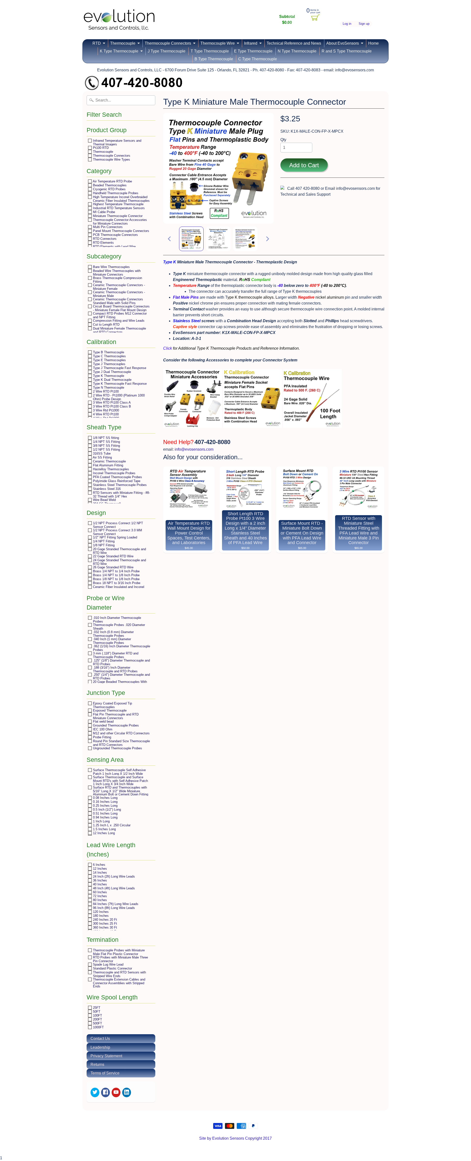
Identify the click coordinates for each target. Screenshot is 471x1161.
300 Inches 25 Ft (104, 923)
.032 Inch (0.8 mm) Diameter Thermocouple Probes (113, 633)
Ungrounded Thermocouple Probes (117, 748)
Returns (97, 1064)
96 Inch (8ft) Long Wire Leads (113, 908)
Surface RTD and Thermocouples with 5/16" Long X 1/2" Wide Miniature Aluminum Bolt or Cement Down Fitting (120, 791)
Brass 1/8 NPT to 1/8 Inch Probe (116, 579)
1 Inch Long (101, 821)
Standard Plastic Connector (112, 968)
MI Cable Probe (103, 212)
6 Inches (98, 865)
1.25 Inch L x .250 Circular (111, 825)
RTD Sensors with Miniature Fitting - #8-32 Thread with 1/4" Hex (121, 494)
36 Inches (99, 880)
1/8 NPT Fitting (103, 545)
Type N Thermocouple (108, 387)
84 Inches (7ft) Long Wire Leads (115, 904)
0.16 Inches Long (105, 802)
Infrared (250, 43)
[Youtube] (116, 1092)
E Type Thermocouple (253, 51)
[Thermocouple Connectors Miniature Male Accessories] (192, 425)
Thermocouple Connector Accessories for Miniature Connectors (119, 221)
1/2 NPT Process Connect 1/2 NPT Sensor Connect (117, 524)
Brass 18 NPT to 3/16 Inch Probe (116, 583)
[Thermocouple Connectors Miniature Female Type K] (252, 425)
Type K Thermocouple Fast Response (119, 383)
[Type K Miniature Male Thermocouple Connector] (191, 239)
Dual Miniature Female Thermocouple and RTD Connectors (119, 330)
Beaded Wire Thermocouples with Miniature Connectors (116, 272)
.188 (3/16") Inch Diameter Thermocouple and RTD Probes (115, 669)
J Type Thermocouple (166, 51)
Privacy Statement (106, 1056)
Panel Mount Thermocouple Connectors (120, 231)
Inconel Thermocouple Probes (113, 473)
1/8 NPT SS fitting (105, 438)
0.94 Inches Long (105, 817)
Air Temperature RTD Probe (112, 181)
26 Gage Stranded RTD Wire (112, 567)
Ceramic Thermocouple (109, 461)
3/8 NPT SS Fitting (106, 445)
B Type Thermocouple (214, 59)
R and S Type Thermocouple (347, 51)
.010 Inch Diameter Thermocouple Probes (116, 619)
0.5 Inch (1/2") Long (106, 809)
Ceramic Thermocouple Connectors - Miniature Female (118, 286)
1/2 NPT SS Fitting (106, 449)
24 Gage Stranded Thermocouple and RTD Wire (119, 561)
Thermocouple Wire (217, 43)
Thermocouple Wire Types (111, 159)
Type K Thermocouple (108, 376)
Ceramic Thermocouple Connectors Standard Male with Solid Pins (117, 301)
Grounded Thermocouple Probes (115, 725)
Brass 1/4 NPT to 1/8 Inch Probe (116, 575)
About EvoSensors (342, 43)
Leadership (100, 1047)
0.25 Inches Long (105, 805)
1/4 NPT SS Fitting (106, 442)
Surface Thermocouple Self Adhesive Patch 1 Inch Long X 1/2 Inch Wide (119, 771)
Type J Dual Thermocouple (111, 372)
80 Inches (99, 900)
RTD (96, 43)
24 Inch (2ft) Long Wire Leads (113, 876)
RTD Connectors (104, 239)
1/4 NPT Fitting (103, 541)
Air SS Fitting (102, 457)
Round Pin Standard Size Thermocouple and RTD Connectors (121, 742)
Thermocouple (122, 43)
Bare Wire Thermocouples (111, 267)
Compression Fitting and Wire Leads (118, 320)
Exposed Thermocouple (109, 710)
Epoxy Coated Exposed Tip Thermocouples (112, 705)
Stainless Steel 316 (106, 489)
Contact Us (100, 1038)
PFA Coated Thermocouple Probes (117, 477)
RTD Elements (103, 242)
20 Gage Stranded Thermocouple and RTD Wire (119, 550)
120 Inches (100, 912)
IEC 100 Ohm (102, 729)
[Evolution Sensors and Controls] (119, 24)
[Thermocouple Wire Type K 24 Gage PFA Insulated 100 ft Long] (312, 425)
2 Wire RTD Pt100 (105, 391)
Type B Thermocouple (108, 352)
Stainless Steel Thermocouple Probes (119, 485)
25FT (96, 1007)
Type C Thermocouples (109, 356)
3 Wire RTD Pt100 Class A (111, 402)
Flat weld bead (103, 721)
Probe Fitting (101, 737)
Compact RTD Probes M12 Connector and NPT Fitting (119, 315)
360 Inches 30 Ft (104, 927)
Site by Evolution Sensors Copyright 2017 (235, 1138)
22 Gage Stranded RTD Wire (112, 556)
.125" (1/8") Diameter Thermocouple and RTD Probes (121, 662)
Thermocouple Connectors (168, 43)
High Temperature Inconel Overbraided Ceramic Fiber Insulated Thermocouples (121, 198)
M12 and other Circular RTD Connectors (121, 733)
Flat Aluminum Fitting (107, 465)
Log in (347, 24)
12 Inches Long (103, 833)
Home (373, 43)
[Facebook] (105, 1092)
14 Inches (99, 872)
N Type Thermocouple (297, 51)
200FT (97, 1019)
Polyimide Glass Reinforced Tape (116, 481)
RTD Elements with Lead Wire (114, 246)
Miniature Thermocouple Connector (117, 216)
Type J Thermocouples (108, 364)
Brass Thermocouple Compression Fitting (117, 279)
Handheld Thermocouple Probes (115, 193)
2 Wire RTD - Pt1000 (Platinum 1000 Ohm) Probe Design (118, 397)
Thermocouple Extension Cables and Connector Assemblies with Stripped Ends (118, 983)
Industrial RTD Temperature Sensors (118, 208)
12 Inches (99, 868)
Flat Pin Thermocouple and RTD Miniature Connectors (115, 716)
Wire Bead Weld (104, 500)
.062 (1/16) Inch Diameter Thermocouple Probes (121, 647)
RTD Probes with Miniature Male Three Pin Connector (120, 959)
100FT (97, 1015)
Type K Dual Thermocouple (111, 380)
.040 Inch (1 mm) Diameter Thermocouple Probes (111, 640)
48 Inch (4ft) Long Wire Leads (113, 888)
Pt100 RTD (100, 148)
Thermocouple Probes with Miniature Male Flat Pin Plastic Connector (118, 952)
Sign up (364, 24)
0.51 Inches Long (105, 813)
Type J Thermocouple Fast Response (119, 368)
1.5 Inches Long (104, 829)
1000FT (98, 1027)
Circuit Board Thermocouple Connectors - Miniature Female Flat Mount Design (121, 308)
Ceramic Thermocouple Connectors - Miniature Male (118, 293)
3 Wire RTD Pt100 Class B (111, 406)
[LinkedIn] (126, 1092)
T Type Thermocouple (210, 51)
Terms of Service (105, 1073)
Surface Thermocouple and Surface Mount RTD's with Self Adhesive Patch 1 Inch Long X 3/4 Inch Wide (120, 780)
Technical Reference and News (294, 43)
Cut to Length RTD (105, 324)
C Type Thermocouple (257, 59)
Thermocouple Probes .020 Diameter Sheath (118, 626)
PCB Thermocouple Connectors (115, 235)
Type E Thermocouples (109, 360)
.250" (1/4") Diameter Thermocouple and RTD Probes (121, 676)
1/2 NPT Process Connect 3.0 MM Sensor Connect (117, 532)
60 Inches (99, 892)
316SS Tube (101, 453)
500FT (97, 1023)
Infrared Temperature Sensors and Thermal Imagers (116, 142)
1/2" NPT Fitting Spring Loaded (114, 537)
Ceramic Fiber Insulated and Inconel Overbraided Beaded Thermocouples (118, 588)
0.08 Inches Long (105, 798)
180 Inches (100, 916)
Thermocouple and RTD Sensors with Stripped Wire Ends (119, 974)
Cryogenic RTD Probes (109, 189)
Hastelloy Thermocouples (110, 469)
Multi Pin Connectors (107, 227)
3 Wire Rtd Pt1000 (105, 410)
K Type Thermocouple (119, 51)
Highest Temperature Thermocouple (118, 204)
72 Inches (99, 896)
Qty (283, 140)
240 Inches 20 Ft (104, 919)
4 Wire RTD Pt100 (105, 414)
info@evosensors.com (194, 449)
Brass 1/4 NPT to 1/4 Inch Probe (116, 571)
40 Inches (99, 884)
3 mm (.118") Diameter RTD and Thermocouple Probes (115, 655)
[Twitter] (95, 1092)
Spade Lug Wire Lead (107, 964)
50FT (96, 1011)
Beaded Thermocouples (109, 185)
